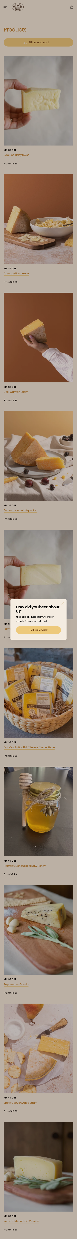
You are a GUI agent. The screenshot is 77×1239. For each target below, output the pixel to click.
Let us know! (38, 630)
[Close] (62, 603)
